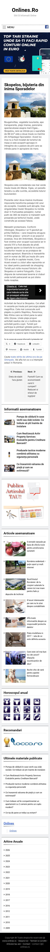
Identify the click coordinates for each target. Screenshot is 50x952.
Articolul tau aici (14, 944)
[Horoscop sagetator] (7, 719)
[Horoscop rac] (37, 704)
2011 (7, 917)
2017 (7, 900)
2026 (7, 850)
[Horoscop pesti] (37, 719)
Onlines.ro (25, 10)
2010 (7, 922)
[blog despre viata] (23, 747)
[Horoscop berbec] (7, 704)
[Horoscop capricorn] (17, 719)
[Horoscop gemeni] (27, 704)
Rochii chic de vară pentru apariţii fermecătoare (35, 673)
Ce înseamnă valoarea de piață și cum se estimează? (30, 467)
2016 (7, 906)
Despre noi (23, 941)
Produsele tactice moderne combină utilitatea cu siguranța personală (31, 453)
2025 (7, 855)
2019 (7, 889)
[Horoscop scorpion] (37, 712)
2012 (7, 911)
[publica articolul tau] (24, 501)
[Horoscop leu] (7, 712)
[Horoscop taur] (17, 704)
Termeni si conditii (38, 941)
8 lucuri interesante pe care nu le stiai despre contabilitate (36, 603)
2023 (7, 867)
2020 (7, 883)
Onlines (9, 823)
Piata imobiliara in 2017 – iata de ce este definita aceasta (36, 636)
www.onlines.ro (9, 941)
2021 (7, 878)
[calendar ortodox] (24, 519)
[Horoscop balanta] (27, 712)
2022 (7, 872)
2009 (7, 928)
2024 (7, 861)
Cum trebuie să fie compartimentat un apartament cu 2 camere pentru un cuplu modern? (23, 804)
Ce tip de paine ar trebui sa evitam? (21, 813)
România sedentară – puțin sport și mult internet (36, 564)
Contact (26, 944)
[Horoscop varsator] (27, 719)
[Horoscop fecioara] (17, 712)
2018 (7, 894)
